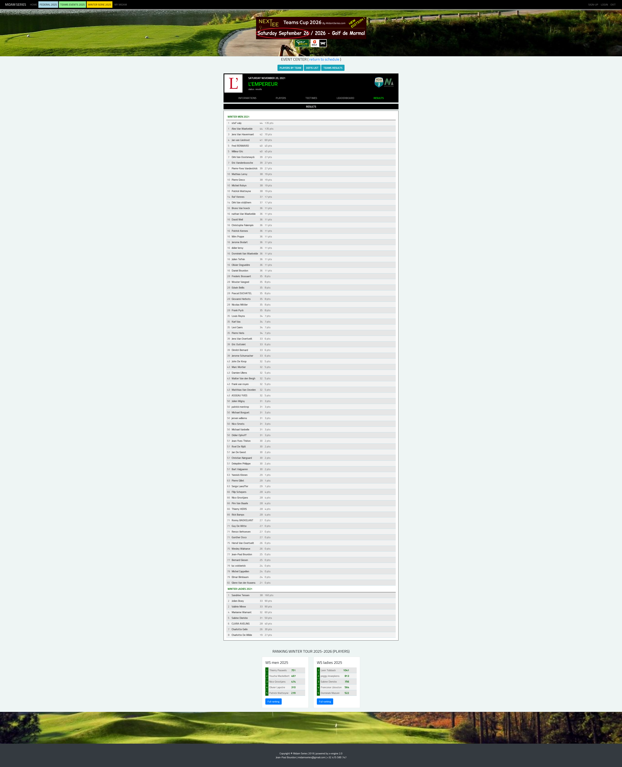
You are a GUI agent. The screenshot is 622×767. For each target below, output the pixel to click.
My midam (120, 4)
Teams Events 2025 (72, 4)
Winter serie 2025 (99, 4)
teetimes (311, 98)
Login (604, 4)
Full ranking (273, 701)
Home (33, 4)
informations (247, 98)
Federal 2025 (48, 4)
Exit (613, 4)
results (379, 98)
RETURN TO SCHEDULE (324, 59)
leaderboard (345, 98)
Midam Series (15, 4)
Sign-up (593, 4)
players (281, 98)
